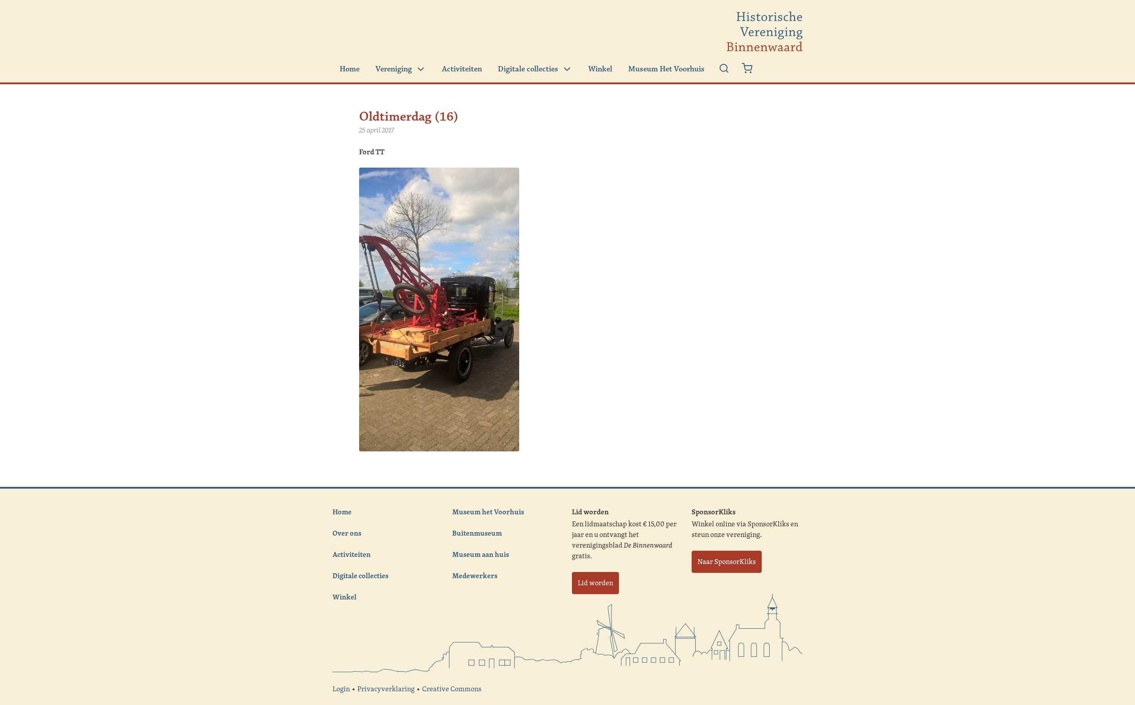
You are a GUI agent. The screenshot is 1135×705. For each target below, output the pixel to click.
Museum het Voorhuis (488, 511)
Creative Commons (451, 689)
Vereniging (394, 69)
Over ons (347, 533)
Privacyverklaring (386, 689)
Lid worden (595, 583)
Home (350, 69)
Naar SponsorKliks (726, 561)
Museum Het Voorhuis (666, 69)
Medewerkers (474, 575)
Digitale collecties (528, 69)
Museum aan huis (480, 554)
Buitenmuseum (477, 533)
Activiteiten (462, 69)
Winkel (600, 69)
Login (341, 689)
